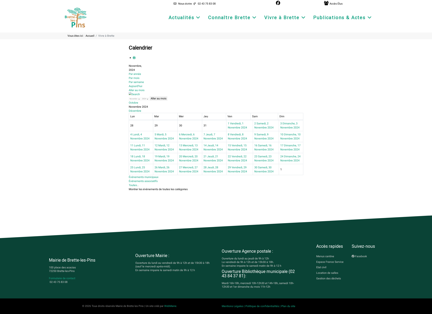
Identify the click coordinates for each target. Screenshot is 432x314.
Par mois (134, 78)
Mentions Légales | (233, 306)
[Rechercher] (134, 94)
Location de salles (327, 273)
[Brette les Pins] (76, 17)
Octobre (133, 103)
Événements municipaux (143, 177)
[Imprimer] (134, 58)
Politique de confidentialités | (263, 306)
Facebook (361, 256)
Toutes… (134, 185)
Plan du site (288, 306)
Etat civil (321, 267)
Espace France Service (330, 262)
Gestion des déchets (328, 278)
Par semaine (136, 82)
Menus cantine (325, 256)
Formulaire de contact (62, 278)
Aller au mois (136, 90)
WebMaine (170, 306)
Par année (135, 74)
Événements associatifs (143, 181)
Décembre (135, 111)
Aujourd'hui (135, 86)
